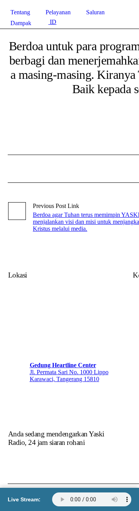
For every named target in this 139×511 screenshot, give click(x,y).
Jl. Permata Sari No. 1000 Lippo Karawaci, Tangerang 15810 (69, 375)
